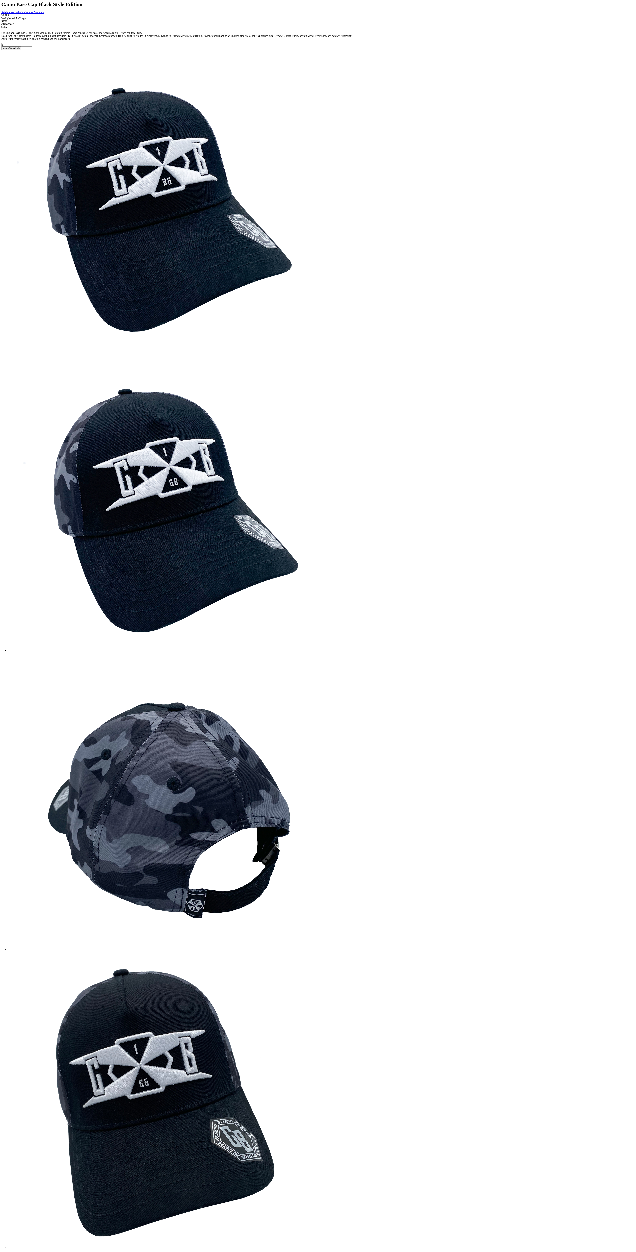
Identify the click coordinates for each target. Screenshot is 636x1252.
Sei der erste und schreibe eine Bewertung (23, 12)
